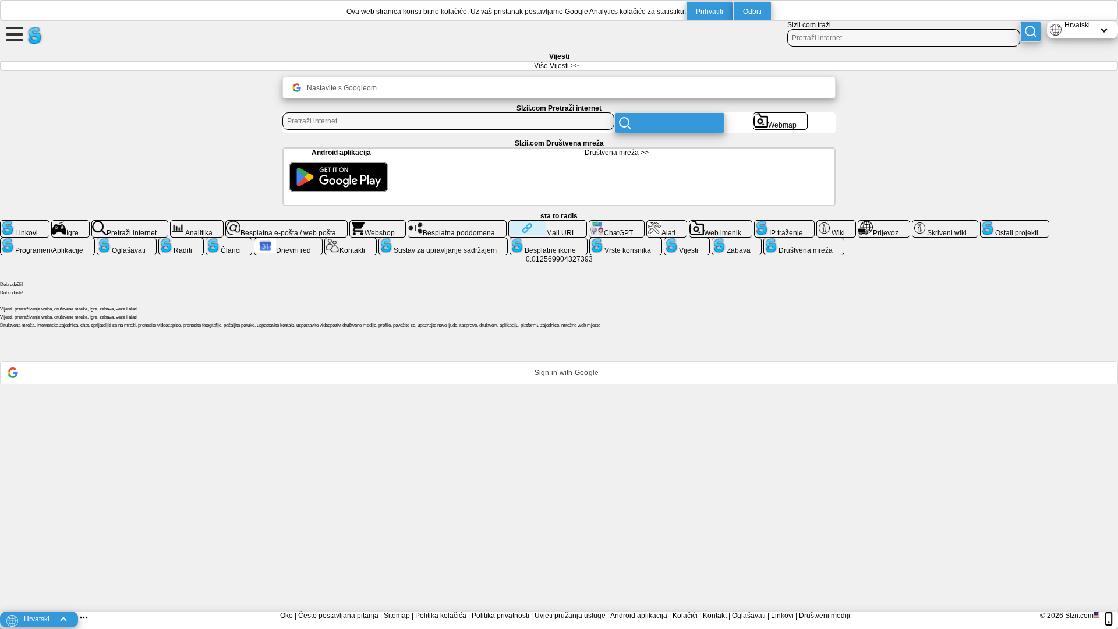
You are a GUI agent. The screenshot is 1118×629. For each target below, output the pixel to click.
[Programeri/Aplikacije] (47, 242)
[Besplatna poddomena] (457, 225)
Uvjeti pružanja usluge (570, 616)
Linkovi (782, 616)
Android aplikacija (638, 616)
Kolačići (685, 616)
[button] (559, 372)
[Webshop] (377, 225)
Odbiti (752, 12)
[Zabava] (737, 242)
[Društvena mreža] (803, 242)
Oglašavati (749, 616)
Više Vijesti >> (556, 66)
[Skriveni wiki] (945, 225)
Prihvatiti (709, 12)
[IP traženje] (784, 225)
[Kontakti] (350, 242)
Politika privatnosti (500, 616)
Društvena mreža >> (617, 153)
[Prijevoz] (884, 225)
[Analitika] (197, 225)
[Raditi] (181, 242)
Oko (286, 616)
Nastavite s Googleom (342, 88)
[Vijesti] (687, 242)
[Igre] (70, 225)
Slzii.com (1079, 616)
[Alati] (666, 225)
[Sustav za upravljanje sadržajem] (443, 242)
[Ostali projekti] (1015, 225)
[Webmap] (780, 117)
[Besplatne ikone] (549, 242)
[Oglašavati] (127, 242)
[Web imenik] (721, 225)
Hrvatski (1077, 25)
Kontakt (715, 616)
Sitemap (397, 616)
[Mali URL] (547, 225)
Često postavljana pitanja (338, 616)
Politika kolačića (440, 616)
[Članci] (229, 242)
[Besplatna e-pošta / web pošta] (286, 225)
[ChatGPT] (617, 225)
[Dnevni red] (288, 242)
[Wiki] (836, 225)
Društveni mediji (824, 616)
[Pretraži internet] (129, 225)
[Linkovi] (24, 225)
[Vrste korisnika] (626, 242)
